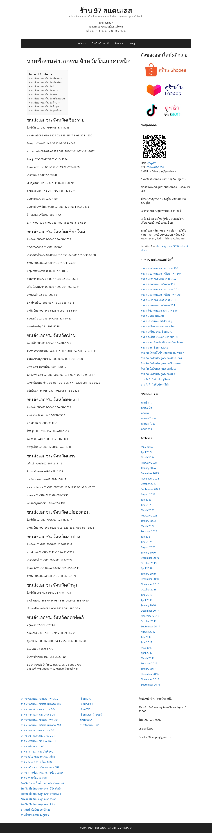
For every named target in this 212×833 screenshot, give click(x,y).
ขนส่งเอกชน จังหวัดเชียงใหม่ (46, 82)
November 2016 (150, 679)
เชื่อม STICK (86, 704)
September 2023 (150, 489)
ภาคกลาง (146, 429)
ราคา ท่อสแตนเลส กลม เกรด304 (159, 268)
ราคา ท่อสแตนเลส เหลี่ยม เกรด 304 (161, 274)
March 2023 (148, 510)
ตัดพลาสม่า (86, 720)
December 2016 (150, 674)
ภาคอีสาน (146, 403)
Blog (132, 43)
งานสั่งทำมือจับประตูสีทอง (155, 379)
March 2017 (148, 658)
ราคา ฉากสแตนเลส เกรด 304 (158, 284)
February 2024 (149, 463)
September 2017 (150, 626)
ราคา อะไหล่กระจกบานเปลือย (158, 326)
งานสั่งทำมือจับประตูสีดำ (155, 385)
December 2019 (150, 558)
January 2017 (148, 669)
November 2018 (150, 584)
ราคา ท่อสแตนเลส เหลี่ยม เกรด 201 (161, 295)
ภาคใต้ (145, 413)
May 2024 (147, 447)
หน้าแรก (81, 43)
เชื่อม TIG (85, 709)
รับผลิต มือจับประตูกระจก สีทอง (158, 369)
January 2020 (148, 553)
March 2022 (148, 526)
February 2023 (149, 516)
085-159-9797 (118, 31)
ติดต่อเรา (119, 43)
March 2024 (148, 457)
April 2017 (147, 653)
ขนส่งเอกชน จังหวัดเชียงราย (46, 78)
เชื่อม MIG (85, 699)
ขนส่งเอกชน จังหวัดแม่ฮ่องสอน (48, 98)
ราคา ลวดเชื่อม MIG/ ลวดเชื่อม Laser (162, 342)
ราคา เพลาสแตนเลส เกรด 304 (158, 279)
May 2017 (147, 648)
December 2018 (150, 579)
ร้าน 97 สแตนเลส (106, 10)
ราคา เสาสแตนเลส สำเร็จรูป (157, 321)
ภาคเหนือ (146, 408)
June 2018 (146, 595)
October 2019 (149, 563)
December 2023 (150, 473)
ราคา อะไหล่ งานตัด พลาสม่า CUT (160, 337)
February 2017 (149, 663)
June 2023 (146, 505)
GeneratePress (124, 828)
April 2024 (147, 452)
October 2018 (149, 589)
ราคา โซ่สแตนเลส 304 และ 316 (159, 311)
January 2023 (148, 521)
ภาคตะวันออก (149, 424)
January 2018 (148, 605)
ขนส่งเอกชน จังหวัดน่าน (44, 86)
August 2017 (148, 632)
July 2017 (146, 637)
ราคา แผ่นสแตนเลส (152, 316)
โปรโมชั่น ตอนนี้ (100, 43)
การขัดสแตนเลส (89, 725)
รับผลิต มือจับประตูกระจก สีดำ (158, 374)
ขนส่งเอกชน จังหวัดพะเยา (45, 90)
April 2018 (147, 600)
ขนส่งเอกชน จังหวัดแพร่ (44, 94)
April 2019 (147, 568)
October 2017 (149, 621)
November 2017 (150, 616)
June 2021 (146, 542)
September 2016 (150, 685)
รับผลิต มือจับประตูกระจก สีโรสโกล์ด (161, 358)
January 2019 (148, 574)
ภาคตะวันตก (148, 418)
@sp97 (109, 23)
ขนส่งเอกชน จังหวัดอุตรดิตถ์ (46, 110)
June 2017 (146, 642)
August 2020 (148, 547)
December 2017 (150, 611)
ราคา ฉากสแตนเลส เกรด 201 (158, 305)
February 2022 (149, 531)
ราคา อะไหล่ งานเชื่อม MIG (156, 332)
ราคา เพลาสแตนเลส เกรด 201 (158, 300)
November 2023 (150, 479)
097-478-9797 (99, 31)
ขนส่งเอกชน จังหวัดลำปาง (45, 102)
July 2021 (146, 537)
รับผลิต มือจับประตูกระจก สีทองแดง (161, 363)
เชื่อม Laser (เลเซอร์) (91, 715)
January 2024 (148, 468)
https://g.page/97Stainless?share (164, 248)
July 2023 (146, 500)
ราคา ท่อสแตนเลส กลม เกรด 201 (160, 289)
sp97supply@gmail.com (109, 27)
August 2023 (148, 494)
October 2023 (149, 484)
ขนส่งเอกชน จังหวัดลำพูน (45, 106)
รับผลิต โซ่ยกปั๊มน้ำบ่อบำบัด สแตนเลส (162, 353)
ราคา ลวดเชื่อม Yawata (154, 348)
